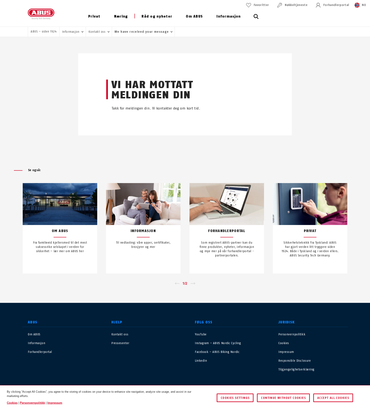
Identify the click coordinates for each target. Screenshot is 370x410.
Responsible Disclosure (294, 361)
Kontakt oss (119, 334)
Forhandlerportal (336, 5)
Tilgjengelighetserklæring (296, 369)
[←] (177, 284)
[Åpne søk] (256, 18)
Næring (121, 16)
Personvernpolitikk (291, 334)
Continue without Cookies (283, 398)
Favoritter (261, 5)
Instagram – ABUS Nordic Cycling (218, 343)
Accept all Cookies (333, 398)
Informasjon (228, 16)
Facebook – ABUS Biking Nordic (217, 352)
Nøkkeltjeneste (296, 5)
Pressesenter (120, 343)
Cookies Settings (235, 398)
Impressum (286, 352)
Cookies (283, 343)
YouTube (201, 334)
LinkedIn (201, 361)
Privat (94, 16)
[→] (193, 284)
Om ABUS (194, 16)
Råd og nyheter (157, 16)
